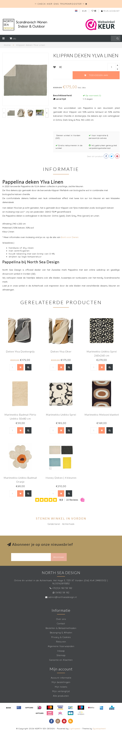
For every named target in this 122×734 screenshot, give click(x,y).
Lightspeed (74, 728)
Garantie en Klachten (61, 660)
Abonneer (58, 557)
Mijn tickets (61, 687)
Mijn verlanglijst (61, 691)
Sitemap (61, 655)
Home (7, 45)
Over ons (61, 619)
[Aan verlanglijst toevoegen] (54, 67)
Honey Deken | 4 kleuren (61, 477)
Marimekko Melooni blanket (102, 414)
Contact (61, 623)
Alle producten (61, 696)
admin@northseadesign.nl (62, 597)
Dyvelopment (99, 728)
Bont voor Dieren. (70, 237)
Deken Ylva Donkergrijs (20, 351)
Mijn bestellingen (61, 682)
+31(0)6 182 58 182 (62, 588)
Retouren (61, 641)
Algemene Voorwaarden (61, 646)
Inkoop (61, 651)
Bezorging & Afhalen (61, 632)
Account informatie (61, 677)
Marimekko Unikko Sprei (61, 414)
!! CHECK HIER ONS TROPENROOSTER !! (59, 4)
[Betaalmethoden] (9, 707)
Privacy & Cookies (61, 637)
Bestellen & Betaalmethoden (61, 628)
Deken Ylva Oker (61, 351)
